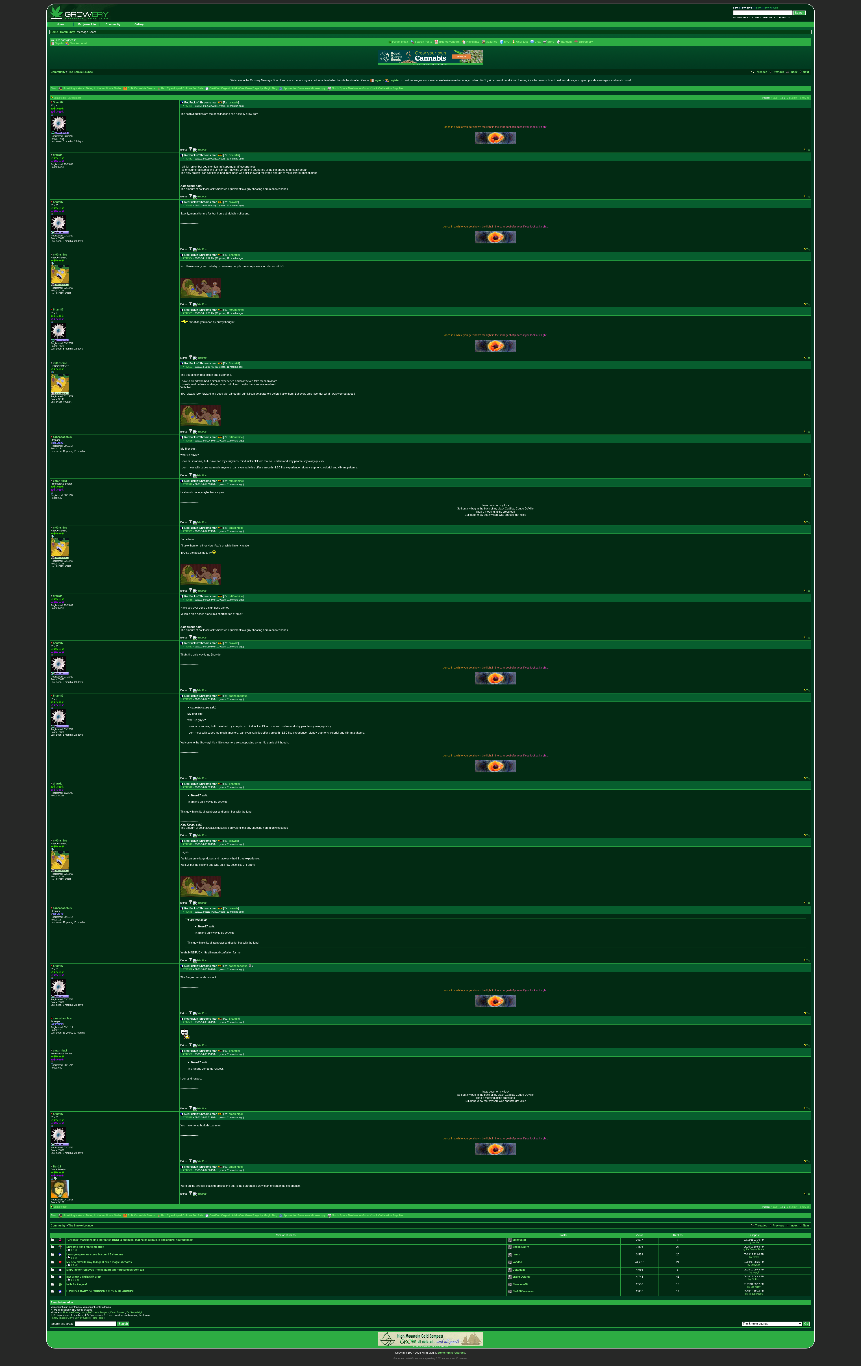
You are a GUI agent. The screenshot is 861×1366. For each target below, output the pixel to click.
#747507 (187, 366)
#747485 (187, 205)
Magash (104, 1312)
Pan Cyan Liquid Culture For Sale (182, 88)
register (395, 80)
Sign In (59, 43)
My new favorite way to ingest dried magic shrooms (99, 1262)
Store (550, 41)
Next (805, 72)
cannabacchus (238, 695)
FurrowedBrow (71, 1312)
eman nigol (236, 527)
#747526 (187, 484)
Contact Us (782, 17)
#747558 (187, 1054)
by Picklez (754, 1279)
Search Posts (423, 41)
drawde (233, 102)
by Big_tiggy (754, 1286)
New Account (78, 43)
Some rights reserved (451, 1352)
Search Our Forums (766, 8)
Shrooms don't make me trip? (85, 1246)
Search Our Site (743, 8)
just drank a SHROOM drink (83, 1276)
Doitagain (519, 1269)
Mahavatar (519, 1239)
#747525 (187, 440)
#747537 (187, 646)
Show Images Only (62, 1317)
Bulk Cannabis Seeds (141, 88)
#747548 (187, 911)
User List (522, 41)
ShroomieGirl (521, 1284)
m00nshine (236, 309)
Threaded (760, 72)
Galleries (491, 41)
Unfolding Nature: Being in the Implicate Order (92, 88)
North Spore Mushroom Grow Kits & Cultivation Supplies (368, 88)
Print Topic (97, 1317)
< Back (774, 97)
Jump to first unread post (67, 97)
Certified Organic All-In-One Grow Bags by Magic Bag (243, 88)
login (378, 80)
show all (804, 97)
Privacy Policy (743, 17)
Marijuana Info (87, 24)
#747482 (187, 158)
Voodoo (517, 1262)
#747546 (187, 844)
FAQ (757, 17)
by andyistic (754, 1264)
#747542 (187, 787)
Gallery (139, 24)
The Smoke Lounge (80, 72)
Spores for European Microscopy (304, 88)
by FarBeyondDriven (754, 1249)
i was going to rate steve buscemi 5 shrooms (94, 1254)
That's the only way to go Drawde (207, 798)
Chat (538, 41)
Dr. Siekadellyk (134, 1312)
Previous (778, 72)
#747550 (187, 1022)
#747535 (187, 599)
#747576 (187, 1117)
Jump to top (60, 1206)
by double (754, 1242)
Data (112, 1312)
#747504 (187, 258)
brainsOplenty (522, 1276)
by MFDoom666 (754, 1293)
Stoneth (121, 1312)
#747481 (187, 106)
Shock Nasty (521, 1246)
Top (808, 149)
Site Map (768, 17)
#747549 (187, 969)
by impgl (754, 1272)
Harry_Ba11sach (89, 1312)
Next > (794, 97)
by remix (754, 1257)
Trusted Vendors (449, 41)
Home (60, 24)
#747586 (187, 1170)
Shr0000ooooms (523, 1291)
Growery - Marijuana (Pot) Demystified (82, 12)
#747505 (187, 313)
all (76, 1250)
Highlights (472, 41)
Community (113, 24)
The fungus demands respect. (205, 1065)
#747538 (187, 699)
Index (794, 72)
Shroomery (585, 41)
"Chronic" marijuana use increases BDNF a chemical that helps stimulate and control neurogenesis (129, 1239)
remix (516, 1254)
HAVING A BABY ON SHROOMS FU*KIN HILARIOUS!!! (100, 1291)
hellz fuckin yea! (76, 1284)
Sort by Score (82, 1317)
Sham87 (234, 155)
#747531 (187, 531)
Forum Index (400, 41)
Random (566, 41)
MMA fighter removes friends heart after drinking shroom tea (105, 1269)
